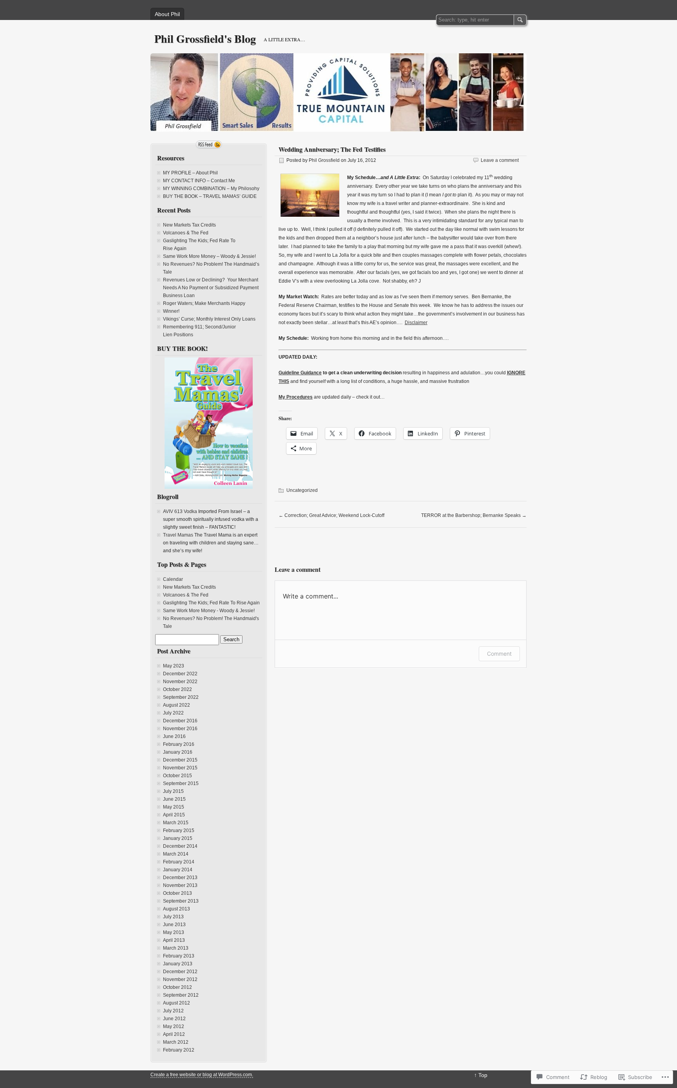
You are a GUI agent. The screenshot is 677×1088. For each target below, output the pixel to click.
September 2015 (181, 783)
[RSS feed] (208, 144)
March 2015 (175, 822)
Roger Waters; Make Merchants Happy (204, 303)
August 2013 (176, 909)
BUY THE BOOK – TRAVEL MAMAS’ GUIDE (210, 196)
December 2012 (180, 971)
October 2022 (177, 689)
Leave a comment (500, 160)
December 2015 (180, 760)
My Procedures (296, 397)
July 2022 (173, 713)
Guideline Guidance (300, 372)
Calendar (173, 579)
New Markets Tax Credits (189, 225)
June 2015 (174, 799)
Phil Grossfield (324, 160)
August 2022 (176, 705)
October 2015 (177, 775)
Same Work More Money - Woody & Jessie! (209, 610)
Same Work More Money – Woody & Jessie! (209, 256)
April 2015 (174, 815)
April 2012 (174, 1034)
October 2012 (177, 987)
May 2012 (173, 1026)
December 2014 (180, 846)
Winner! (171, 311)
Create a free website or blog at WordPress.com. (201, 1074)
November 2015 (180, 768)
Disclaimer (416, 322)
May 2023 (173, 666)
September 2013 (181, 901)
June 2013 (174, 924)
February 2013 (178, 956)
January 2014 (177, 869)
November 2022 (180, 681)
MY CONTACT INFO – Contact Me (199, 180)
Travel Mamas (178, 535)
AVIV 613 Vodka (180, 511)
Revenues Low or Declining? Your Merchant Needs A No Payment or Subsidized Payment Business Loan (211, 287)
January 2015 (177, 838)
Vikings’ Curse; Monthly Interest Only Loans (209, 319)
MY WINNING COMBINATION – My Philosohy (211, 188)
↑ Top (480, 1075)
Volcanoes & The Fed (185, 233)
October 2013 (177, 893)
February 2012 (178, 1050)
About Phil (167, 14)
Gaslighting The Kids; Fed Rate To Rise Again (211, 603)
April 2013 (174, 940)
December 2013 (180, 877)
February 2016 (178, 744)
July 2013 (173, 916)
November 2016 (180, 728)
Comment (499, 653)
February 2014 (178, 862)
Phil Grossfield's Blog (205, 39)
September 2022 (181, 697)
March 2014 (175, 854)
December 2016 (180, 721)
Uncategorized (302, 490)
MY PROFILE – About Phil (190, 173)
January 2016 (177, 752)
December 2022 (180, 673)
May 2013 (173, 932)
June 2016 (174, 736)
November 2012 (180, 979)
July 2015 (173, 791)
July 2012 (173, 1011)
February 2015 (178, 830)
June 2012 (174, 1018)
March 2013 (175, 948)
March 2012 (175, 1042)
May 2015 (173, 807)
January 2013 (177, 964)
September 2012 (181, 995)
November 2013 (180, 885)
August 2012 (176, 1003)
